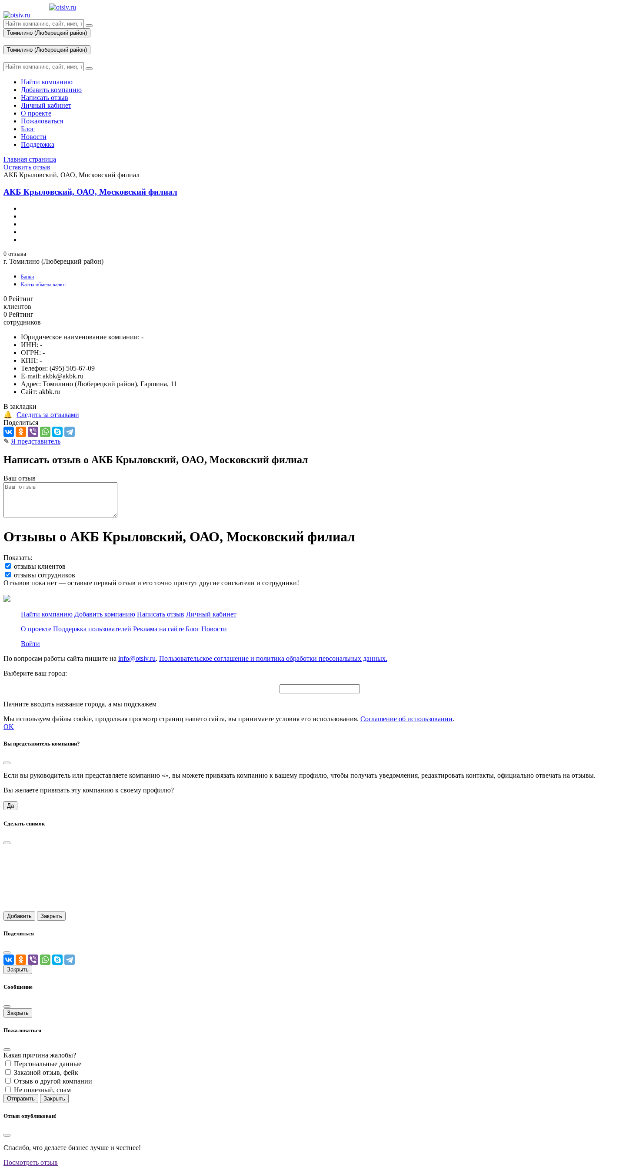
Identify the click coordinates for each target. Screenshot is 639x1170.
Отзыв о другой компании (53, 1081)
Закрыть (51, 916)
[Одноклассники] (21, 432)
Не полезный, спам (42, 1090)
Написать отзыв (160, 614)
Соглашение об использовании (406, 719)
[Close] (6, 763)
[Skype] (57, 432)
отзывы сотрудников (44, 575)
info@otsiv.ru (137, 658)
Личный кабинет (211, 614)
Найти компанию (47, 614)
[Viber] (33, 432)
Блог (193, 629)
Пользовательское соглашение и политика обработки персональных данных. (273, 658)
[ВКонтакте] (8, 432)
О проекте (36, 629)
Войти (30, 643)
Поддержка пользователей (92, 629)
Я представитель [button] (35, 441)
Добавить (19, 916)
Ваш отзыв (19, 478)
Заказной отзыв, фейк (46, 1072)
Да (10, 805)
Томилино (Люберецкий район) (47, 33)
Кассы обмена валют (43, 285)
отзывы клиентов (40, 566)
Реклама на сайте (158, 629)
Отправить (21, 1098)
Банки (27, 277)
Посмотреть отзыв (30, 1162)
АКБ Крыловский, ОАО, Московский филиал (90, 191)
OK (8, 726)
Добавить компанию (104, 614)
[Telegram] (69, 432)
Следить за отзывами (48, 414)
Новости (214, 629)
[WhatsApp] (45, 432)
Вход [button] (10, 41)
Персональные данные (47, 1063)
